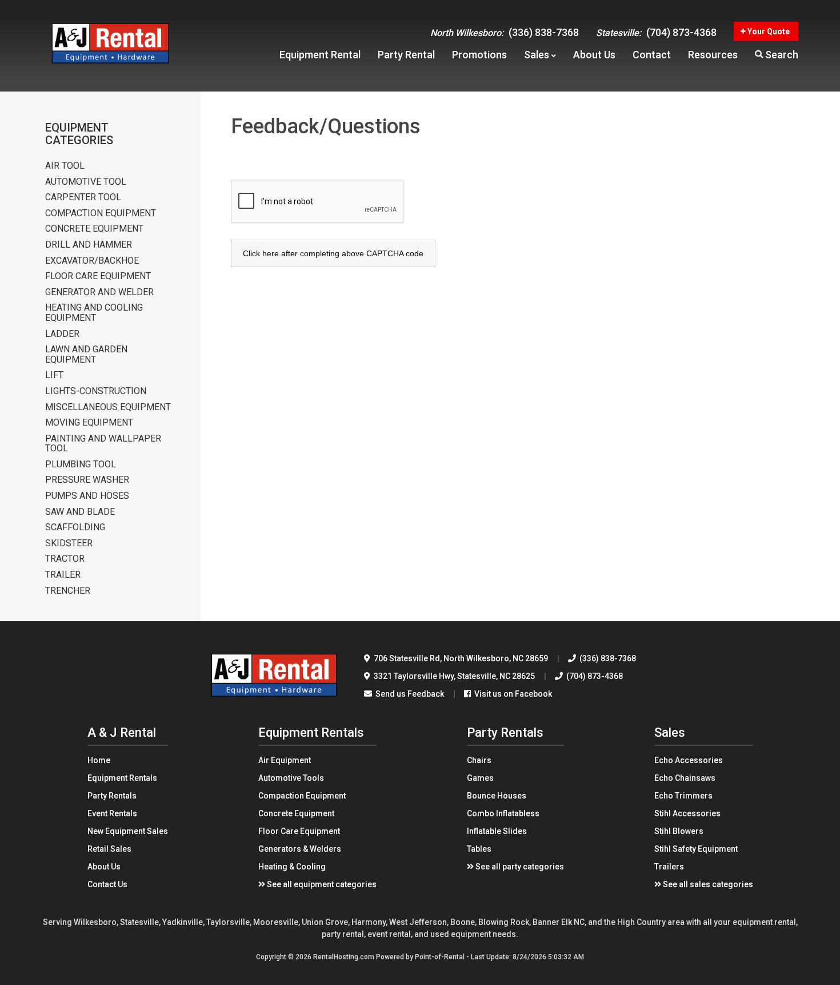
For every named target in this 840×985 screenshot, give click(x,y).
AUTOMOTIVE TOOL (85, 182)
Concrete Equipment (296, 813)
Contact (652, 55)
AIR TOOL (65, 166)
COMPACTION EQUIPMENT (100, 213)
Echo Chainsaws (684, 778)
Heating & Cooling (292, 866)
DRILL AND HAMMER (88, 245)
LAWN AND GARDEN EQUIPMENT (86, 354)
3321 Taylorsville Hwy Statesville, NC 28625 (453, 676)
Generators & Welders (299, 848)
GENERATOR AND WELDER (99, 292)
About (594, 55)
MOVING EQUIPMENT (89, 423)
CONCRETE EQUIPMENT (94, 229)
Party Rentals (112, 795)
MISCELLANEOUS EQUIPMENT (108, 407)
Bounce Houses (496, 795)
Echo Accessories (688, 760)
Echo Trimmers (683, 795)
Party (406, 55)
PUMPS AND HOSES (87, 496)
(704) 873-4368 (656, 32)
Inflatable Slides (497, 831)
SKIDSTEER (69, 543)
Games (480, 778)
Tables (479, 848)
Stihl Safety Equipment (696, 848)
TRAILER (63, 575)
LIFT (54, 375)
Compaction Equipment (302, 795)
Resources (713, 55)
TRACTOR (65, 559)
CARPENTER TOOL (83, 197)
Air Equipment (284, 760)
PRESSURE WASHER (87, 480)
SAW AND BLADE (80, 512)
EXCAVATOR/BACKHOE (92, 261)
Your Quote (768, 31)
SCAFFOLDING (75, 527)
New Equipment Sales (127, 831)
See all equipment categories (321, 884)
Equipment (320, 55)
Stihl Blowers (678, 831)
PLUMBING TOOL (80, 464)
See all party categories (519, 866)
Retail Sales (109, 848)
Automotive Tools (291, 778)
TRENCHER (67, 591)
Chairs (479, 760)
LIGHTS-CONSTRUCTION (95, 391)
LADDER (62, 334)
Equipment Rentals (122, 778)
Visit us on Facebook (512, 693)
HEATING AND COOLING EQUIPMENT (94, 313)
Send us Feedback (409, 693)
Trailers (669, 866)
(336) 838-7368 (504, 32)
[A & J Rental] (274, 702)
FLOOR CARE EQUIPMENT (98, 276)
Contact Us (107, 884)
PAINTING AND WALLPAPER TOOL (103, 444)
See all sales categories (707, 884)
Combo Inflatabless (503, 813)
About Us (104, 866)
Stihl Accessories (687, 813)
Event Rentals (112, 813)
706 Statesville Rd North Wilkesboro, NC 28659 (460, 658)
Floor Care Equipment (299, 831)
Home (98, 760)
